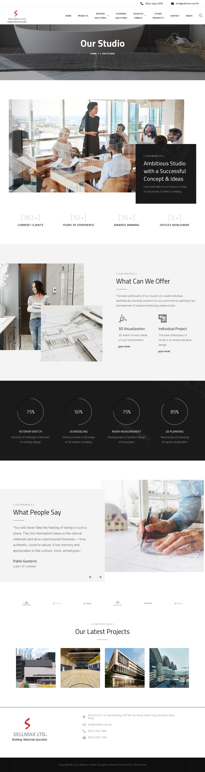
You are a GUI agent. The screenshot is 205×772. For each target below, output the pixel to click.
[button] (100, 577)
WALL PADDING (169, 681)
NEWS (189, 15)
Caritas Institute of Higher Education (124, 662)
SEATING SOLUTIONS (100, 15)
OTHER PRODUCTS (158, 15)
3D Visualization (132, 328)
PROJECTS (83, 15)
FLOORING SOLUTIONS (121, 15)
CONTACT (175, 15)
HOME (68, 15)
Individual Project (173, 328)
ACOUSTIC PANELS (138, 15)
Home (93, 53)
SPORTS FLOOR (36, 677)
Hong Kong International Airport (169, 660)
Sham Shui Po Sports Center (36, 662)
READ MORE (124, 346)
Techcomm (140, 764)
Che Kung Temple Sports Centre (80, 664)
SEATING (35, 672)
